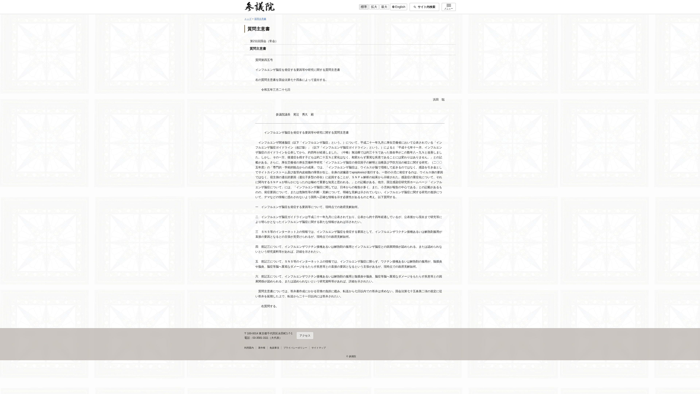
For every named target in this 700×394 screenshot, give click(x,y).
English (398, 7)
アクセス (305, 335)
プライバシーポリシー (295, 347)
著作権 (261, 347)
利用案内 (249, 347)
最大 (384, 7)
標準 (364, 7)
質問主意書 (260, 19)
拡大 (374, 7)
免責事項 (274, 347)
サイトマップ (319, 347)
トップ (247, 19)
